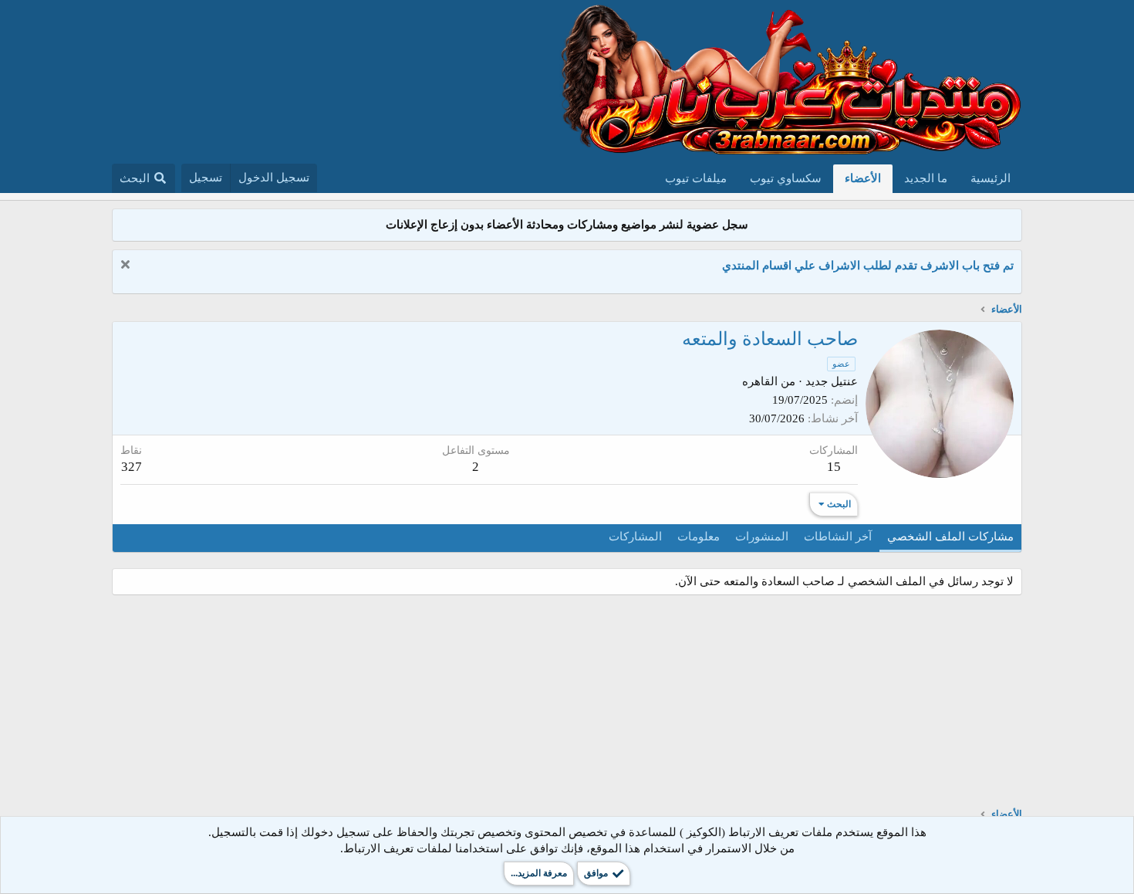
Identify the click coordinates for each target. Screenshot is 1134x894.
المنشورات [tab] (761, 536)
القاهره (760, 381)
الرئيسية (990, 178)
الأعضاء (863, 178)
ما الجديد (925, 178)
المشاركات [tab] (635, 536)
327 (131, 466)
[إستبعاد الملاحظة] (126, 266)
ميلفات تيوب (696, 178)
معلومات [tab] (698, 536)
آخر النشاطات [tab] (838, 536)
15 (834, 466)
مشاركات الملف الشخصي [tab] (950, 536)
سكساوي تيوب (786, 178)
